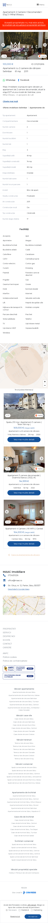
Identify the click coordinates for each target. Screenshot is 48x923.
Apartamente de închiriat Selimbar (24, 808)
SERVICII (7, 632)
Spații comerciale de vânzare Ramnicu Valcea (24, 780)
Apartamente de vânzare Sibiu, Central (24, 705)
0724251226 (13, 575)
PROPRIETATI (9, 629)
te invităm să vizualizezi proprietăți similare (24, 25)
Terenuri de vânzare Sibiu (24, 743)
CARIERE (7, 647)
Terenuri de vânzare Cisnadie (24, 752)
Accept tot (32, 917)
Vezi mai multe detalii (24, 439)
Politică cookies (10, 657)
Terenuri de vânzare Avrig (24, 759)
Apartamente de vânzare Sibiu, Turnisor (24, 701)
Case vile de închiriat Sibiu (24, 820)
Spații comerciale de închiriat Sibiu (24, 847)
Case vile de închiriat (24, 817)
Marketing (38, 910)
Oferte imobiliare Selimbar (15, 108)
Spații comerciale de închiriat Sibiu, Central (24, 854)
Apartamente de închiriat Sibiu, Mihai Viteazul (24, 802)
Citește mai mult (10, 101)
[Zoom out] (45, 385)
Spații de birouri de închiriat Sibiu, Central (24, 851)
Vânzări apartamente (24, 689)
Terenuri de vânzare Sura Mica (24, 746)
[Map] (24, 366)
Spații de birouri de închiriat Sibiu (24, 844)
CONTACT (7, 644)
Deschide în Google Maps (18, 589)
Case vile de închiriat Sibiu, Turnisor (24, 832)
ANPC (5, 653)
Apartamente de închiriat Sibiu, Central (24, 799)
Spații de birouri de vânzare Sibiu (24, 770)
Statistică (25, 910)
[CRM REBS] (29, 892)
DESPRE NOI (9, 636)
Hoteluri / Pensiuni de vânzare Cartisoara (24, 873)
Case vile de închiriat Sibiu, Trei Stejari (24, 829)
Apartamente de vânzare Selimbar (24, 698)
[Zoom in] (45, 381)
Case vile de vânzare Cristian (24, 734)
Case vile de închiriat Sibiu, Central (24, 823)
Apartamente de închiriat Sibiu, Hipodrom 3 (24, 811)
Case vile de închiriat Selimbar (24, 826)
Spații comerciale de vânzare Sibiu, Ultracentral (24, 777)
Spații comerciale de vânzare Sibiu (24, 767)
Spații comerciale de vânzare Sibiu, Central (24, 774)
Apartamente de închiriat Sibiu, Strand (24, 805)
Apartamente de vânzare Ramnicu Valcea (24, 695)
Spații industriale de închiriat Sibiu (24, 860)
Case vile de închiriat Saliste (24, 836)
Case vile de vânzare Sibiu (24, 719)
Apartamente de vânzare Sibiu (24, 692)
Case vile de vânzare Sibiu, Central (24, 728)
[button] (3, 45)
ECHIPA (6, 640)
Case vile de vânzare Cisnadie (24, 731)
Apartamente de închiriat (24, 792)
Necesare (12, 910)
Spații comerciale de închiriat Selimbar (24, 857)
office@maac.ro (15, 580)
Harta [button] (43, 56)
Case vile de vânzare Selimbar (24, 722)
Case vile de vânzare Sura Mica (24, 725)
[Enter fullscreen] (45, 346)
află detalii (32, 905)
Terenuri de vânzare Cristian (24, 755)
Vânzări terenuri (24, 740)
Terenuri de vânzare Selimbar (24, 749)
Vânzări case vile (24, 715)
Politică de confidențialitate (15, 661)
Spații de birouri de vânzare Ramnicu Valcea (24, 783)
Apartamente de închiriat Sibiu (24, 796)
